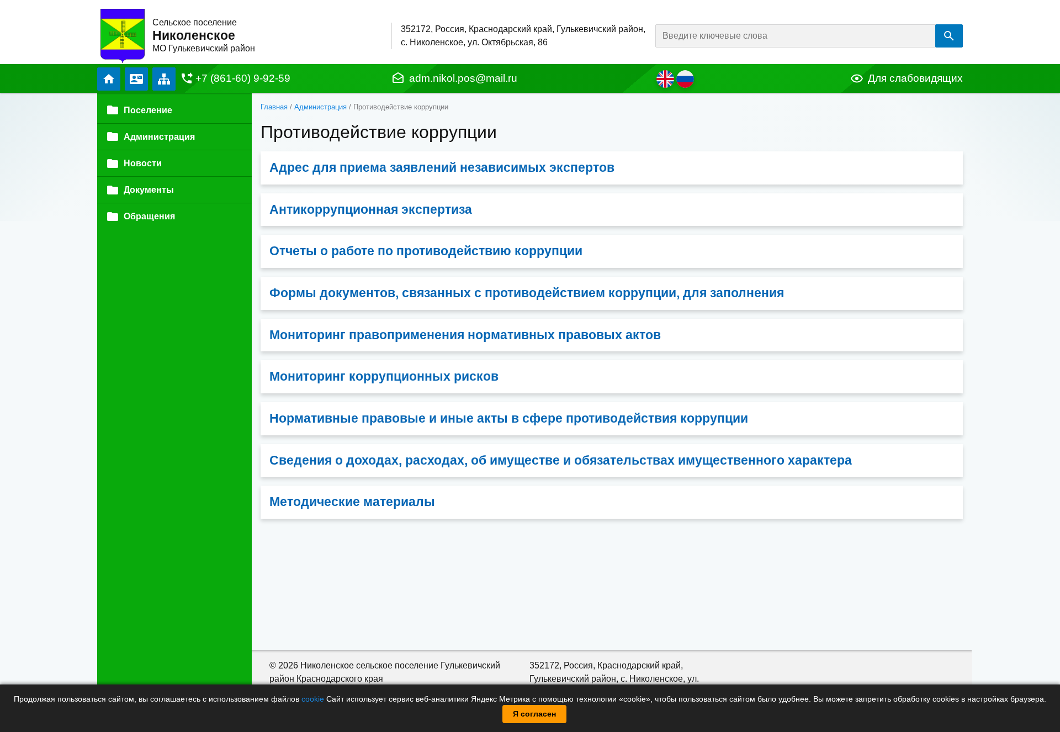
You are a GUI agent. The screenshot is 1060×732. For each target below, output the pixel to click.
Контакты (136, 79)
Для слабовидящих (915, 78)
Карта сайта (164, 79)
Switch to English (665, 79)
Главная (108, 79)
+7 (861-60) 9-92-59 (242, 78)
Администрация (320, 107)
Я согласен (534, 713)
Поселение (148, 110)
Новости (143, 163)
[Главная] (122, 35)
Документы (149, 189)
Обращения (149, 216)
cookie (312, 698)
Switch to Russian (685, 79)
